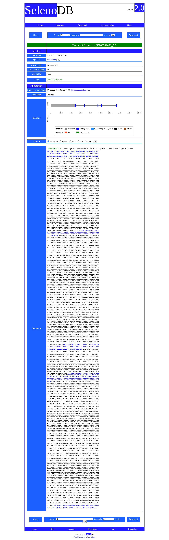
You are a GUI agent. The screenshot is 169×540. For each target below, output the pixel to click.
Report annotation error (80, 90)
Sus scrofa (51, 60)
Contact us (132, 529)
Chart (35, 35)
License (71, 529)
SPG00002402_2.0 (54, 80)
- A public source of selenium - (84, 537)
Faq (112, 529)
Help (129, 25)
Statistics (60, 25)
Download (82, 25)
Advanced (133, 35)
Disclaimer (92, 529)
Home (40, 25)
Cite (52, 529)
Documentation (107, 25)
